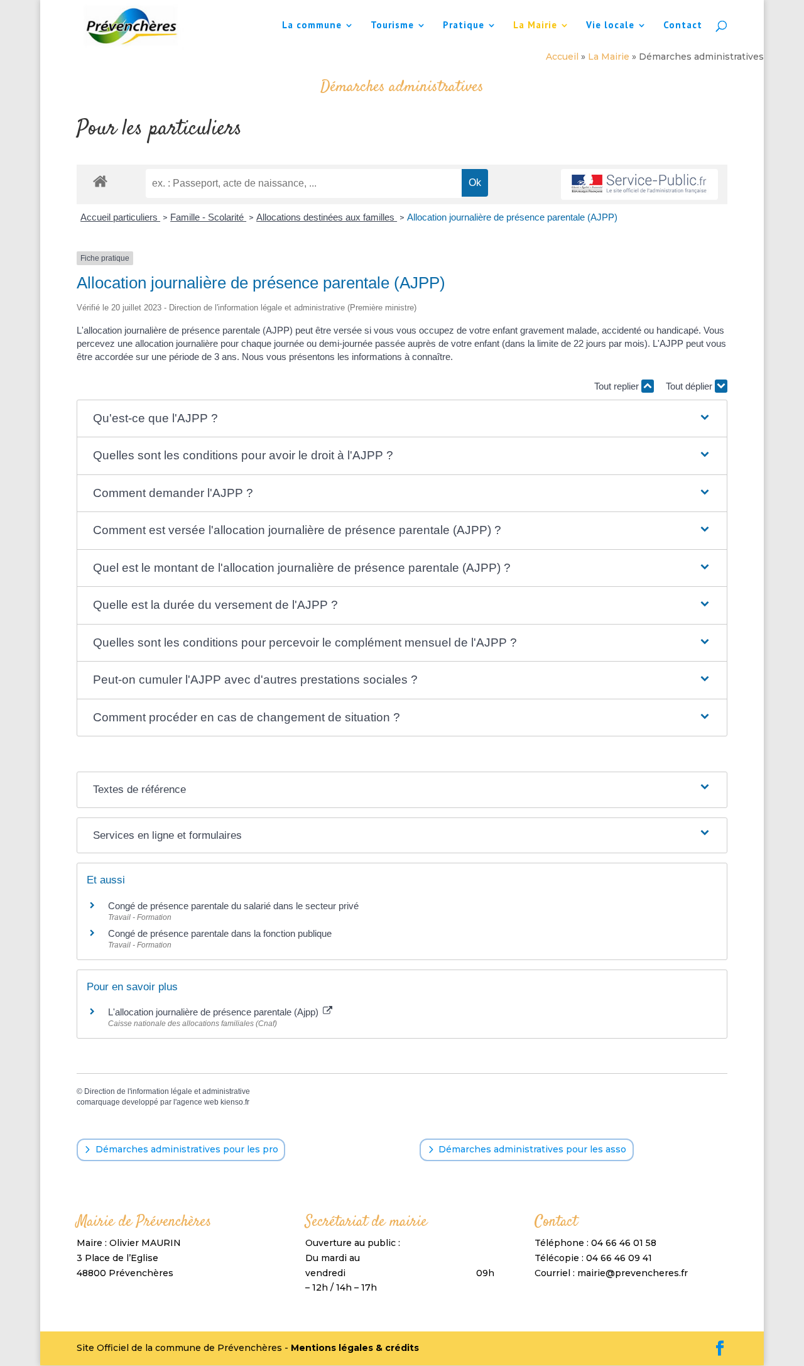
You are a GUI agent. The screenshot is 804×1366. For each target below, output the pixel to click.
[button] (402, 418)
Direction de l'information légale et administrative (167, 1091)
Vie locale (610, 26)
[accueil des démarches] (100, 180)
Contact (682, 26)
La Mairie (535, 26)
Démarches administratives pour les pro (186, 1149)
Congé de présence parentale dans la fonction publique (220, 933)
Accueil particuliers (120, 217)
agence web (198, 1102)
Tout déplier (690, 386)
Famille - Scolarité (208, 217)
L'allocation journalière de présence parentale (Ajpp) (214, 1012)
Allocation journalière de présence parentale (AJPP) (512, 217)
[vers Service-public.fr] (639, 184)
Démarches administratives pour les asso (532, 1149)
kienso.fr (234, 1102)
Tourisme (392, 26)
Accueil (562, 56)
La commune (312, 26)
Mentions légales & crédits (355, 1347)
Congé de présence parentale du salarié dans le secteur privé (233, 905)
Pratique (463, 26)
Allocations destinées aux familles (326, 217)
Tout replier (617, 386)
